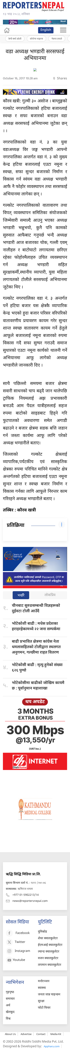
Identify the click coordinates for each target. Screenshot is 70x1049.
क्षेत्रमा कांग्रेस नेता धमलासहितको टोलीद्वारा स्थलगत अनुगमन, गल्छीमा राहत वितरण (36, 647)
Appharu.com (52, 1046)
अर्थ (8, 1006)
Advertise (26, 1034)
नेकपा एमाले (57, 38)
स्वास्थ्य (42, 988)
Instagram (22, 951)
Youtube (19, 960)
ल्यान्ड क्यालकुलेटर (48, 952)
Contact (41, 1034)
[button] (63, 30)
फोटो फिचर (44, 1008)
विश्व (8, 1019)
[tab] (21, 595)
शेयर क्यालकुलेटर (48, 938)
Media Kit (55, 1034)
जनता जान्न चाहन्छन (49, 995)
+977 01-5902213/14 (25, 895)
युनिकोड (42, 932)
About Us (10, 1034)
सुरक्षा (41, 1001)
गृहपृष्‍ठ (10, 992)
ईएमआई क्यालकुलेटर (50, 945)
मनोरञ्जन (43, 981)
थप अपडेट (35, 702)
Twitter (20, 942)
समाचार (10, 999)
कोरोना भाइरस (36, 38)
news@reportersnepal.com (30, 901)
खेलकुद (10, 1012)
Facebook (23, 933)
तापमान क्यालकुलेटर (49, 965)
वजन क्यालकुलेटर (48, 958)
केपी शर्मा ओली (14, 38)
